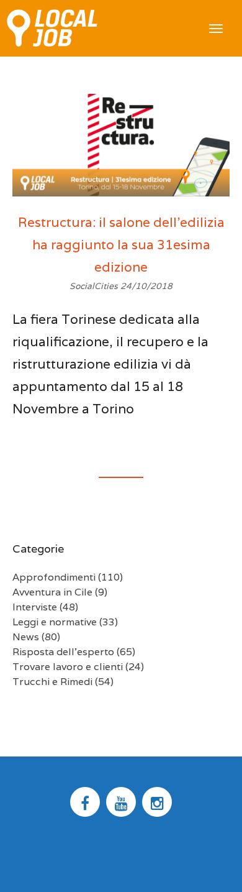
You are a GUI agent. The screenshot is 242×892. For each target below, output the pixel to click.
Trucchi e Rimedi (52, 681)
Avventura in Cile (52, 592)
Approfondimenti (54, 577)
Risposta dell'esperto (63, 651)
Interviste (34, 607)
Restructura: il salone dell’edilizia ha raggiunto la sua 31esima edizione (121, 244)
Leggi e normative (54, 621)
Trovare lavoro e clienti (67, 666)
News (25, 636)
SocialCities (94, 286)
